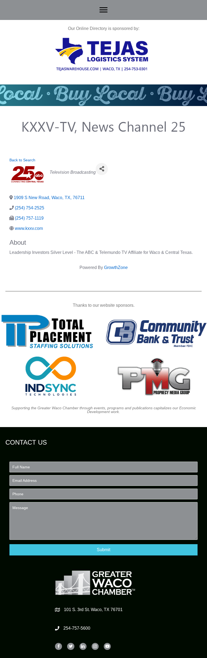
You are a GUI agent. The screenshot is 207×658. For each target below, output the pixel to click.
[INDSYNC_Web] (51, 376)
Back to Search (22, 160)
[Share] (102, 169)
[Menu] (103, 10)
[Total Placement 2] (51, 331)
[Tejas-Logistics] (101, 54)
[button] (103, 549)
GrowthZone (116, 267)
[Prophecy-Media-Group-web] (156, 376)
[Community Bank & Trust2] (156, 331)
